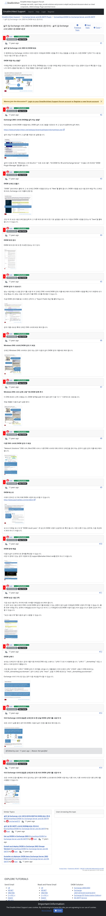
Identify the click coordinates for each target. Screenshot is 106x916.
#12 (100, 651)
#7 (101, 387)
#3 (101, 178)
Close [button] (59, 910)
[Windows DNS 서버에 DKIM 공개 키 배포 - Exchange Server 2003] (13, 364)
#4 (101, 235)
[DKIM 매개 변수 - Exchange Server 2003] (10, 259)
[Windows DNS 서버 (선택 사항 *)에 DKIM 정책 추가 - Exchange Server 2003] (13, 416)
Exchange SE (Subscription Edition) (87, 895)
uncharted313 (14, 821)
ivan (11, 36)
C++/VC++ (11, 895)
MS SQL (11, 900)
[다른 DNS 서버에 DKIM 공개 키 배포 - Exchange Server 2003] (11, 465)
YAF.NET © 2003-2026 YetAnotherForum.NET (92, 868)
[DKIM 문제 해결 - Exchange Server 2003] (11, 570)
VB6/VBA (11, 893)
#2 (101, 115)
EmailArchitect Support (14, 11)
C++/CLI (44, 900)
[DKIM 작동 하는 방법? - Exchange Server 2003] (18, 82)
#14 (100, 767)
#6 (101, 340)
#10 (100, 543)
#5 (101, 281)
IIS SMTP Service (80, 898)
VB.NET (10, 890)
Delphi (10, 898)
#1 (101, 43)
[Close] (101, 101)
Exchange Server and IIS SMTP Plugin (37, 17)
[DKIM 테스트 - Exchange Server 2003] (14, 514)
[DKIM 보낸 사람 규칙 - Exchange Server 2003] (11, 629)
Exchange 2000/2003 (82, 888)
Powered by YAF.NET (73, 868)
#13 (100, 713)
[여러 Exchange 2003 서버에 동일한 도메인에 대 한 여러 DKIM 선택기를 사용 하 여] (12, 794)
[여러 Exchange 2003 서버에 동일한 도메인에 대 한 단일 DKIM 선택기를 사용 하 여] (13, 737)
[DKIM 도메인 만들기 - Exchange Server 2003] (18, 205)
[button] (30, 12)
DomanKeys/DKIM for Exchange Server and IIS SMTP (74, 17)
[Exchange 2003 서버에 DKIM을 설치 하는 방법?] (16, 148)
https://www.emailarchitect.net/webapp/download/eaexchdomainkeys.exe (33, 130)
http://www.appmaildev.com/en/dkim (19, 500)
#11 (100, 592)
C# (9, 888)
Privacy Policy (63, 868)
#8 (101, 438)
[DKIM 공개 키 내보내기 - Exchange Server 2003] (13, 313)
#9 (101, 487)
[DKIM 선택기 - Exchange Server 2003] (17, 690)
